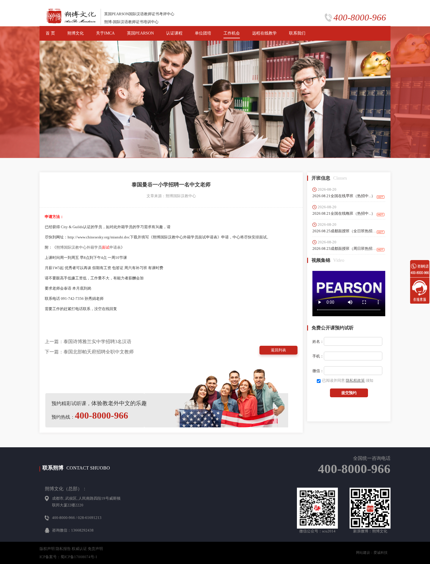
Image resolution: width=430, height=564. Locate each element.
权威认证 (79, 548)
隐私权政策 (355, 380)
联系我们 (297, 33)
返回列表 (278, 350)
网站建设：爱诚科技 (372, 553)
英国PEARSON (140, 33)
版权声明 (47, 548)
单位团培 (203, 33)
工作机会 (231, 33)
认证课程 (174, 33)
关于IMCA (105, 33)
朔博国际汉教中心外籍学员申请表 (88, 247)
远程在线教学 (264, 33)
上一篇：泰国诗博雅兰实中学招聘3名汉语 (88, 341)
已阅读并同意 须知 (347, 380)
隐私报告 (63, 548)
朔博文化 (75, 33)
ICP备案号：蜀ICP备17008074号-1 (68, 557)
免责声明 (95, 548)
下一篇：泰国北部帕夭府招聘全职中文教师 (89, 351)
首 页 (50, 33)
